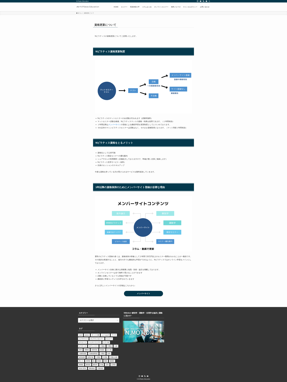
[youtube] (200, 1)
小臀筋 (98, 357)
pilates (87, 335)
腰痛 (105, 361)
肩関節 (88, 361)
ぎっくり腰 (95, 335)
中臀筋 (109, 346)
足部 (107, 364)
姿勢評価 (90, 357)
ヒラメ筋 (106, 342)
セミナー (109, 339)
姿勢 (108, 353)
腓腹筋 (99, 361)
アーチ (114, 335)
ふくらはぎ (105, 335)
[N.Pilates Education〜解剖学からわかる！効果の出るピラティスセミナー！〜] (87, 6)
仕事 (115, 346)
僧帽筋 (87, 350)
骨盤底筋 (100, 368)
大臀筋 (102, 353)
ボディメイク (93, 346)
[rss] (203, 1)
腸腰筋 (112, 361)
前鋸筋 (102, 350)
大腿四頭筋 (82, 353)
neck (80, 335)
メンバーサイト (114, 124)
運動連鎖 (92, 368)
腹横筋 (81, 364)
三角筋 (102, 346)
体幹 (80, 350)
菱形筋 (88, 364)
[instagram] (197, 1)
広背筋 (105, 357)
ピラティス (82, 346)
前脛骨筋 (94, 350)
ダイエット (82, 342)
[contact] (206, 1)
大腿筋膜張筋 (93, 353)
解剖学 (95, 364)
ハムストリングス (95, 342)
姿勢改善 (82, 357)
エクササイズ (83, 339)
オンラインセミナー (96, 339)
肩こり (81, 361)
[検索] (209, 1)
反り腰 (109, 350)
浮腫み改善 (113, 357)
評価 (101, 364)
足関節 (113, 364)
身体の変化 (82, 368)
